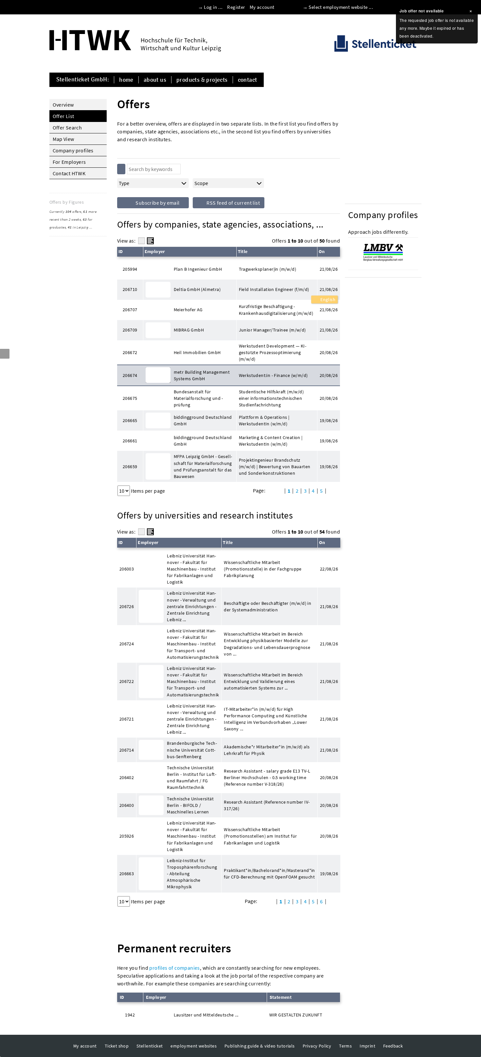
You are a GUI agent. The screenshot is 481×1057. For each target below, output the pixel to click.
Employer (155, 251)
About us (155, 79)
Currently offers (65, 211)
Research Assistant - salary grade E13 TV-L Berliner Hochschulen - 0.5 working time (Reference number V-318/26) (267, 777)
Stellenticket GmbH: (82, 80)
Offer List (63, 116)
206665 (130, 420)
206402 (126, 777)
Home (126, 79)
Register (236, 7)
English (327, 299)
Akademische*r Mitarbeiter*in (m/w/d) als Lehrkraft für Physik (267, 750)
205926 (126, 836)
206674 (130, 375)
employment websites (193, 1046)
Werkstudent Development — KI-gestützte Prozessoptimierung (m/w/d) (273, 352)
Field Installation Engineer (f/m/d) (274, 289)
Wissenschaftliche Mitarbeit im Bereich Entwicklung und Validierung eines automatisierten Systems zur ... (263, 681)
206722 (126, 681)
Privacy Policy (317, 1046)
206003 (126, 569)
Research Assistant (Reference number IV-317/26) (267, 805)
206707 (130, 310)
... (91, 227)
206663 (126, 874)
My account (262, 7)
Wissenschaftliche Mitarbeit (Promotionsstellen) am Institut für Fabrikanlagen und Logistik (260, 836)
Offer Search (67, 127)
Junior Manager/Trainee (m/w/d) (272, 330)
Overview (63, 104)
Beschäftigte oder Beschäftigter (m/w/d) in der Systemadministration (267, 606)
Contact (247, 79)
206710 (130, 289)
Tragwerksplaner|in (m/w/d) (267, 269)
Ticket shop (117, 1046)
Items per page (148, 490)
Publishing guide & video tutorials (259, 1046)
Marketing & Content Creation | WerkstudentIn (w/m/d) (271, 441)
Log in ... (213, 7)
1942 (130, 1015)
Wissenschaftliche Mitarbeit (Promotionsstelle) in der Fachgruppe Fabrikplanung (262, 568)
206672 (130, 352)
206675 (130, 398)
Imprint (367, 1046)
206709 (130, 330)
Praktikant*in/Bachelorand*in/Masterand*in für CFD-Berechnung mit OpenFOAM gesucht (269, 873)
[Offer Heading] (150, 240)
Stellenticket (149, 1046)
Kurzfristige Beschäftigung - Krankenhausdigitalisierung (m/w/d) (276, 309)
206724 (126, 644)
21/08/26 (329, 289)
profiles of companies (174, 967)
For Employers (69, 162)
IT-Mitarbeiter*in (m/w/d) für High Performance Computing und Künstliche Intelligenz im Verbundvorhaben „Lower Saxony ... (265, 719)
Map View (63, 139)
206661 (130, 441)
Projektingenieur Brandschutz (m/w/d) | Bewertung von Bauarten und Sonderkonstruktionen (275, 466)
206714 (126, 750)
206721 (126, 719)
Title (243, 251)
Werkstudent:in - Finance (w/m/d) (273, 375)
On (322, 251)
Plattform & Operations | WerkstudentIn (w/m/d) (264, 420)
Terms (345, 1046)
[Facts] (141, 240)
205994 (130, 269)
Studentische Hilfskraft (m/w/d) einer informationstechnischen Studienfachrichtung (271, 398)
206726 (126, 606)
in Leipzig (78, 227)
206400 (126, 805)
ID (120, 251)
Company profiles (73, 150)
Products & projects (202, 79)
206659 (130, 466)
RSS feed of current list (232, 202)
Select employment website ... (341, 7)
